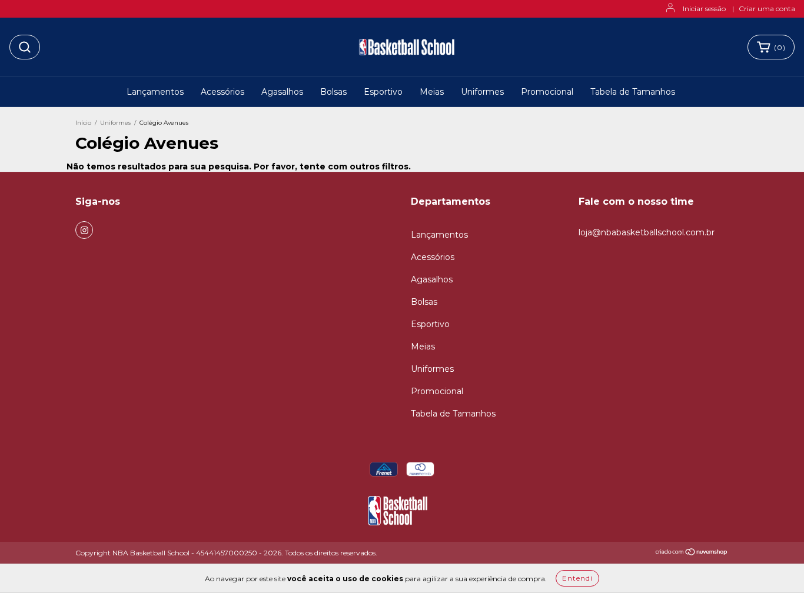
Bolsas (333, 91)
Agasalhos (282, 91)
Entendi (577, 578)
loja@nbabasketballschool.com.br (647, 232)
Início (83, 122)
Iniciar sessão (704, 8)
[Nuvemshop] (692, 553)
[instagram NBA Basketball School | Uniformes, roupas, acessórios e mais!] (84, 230)
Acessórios (222, 91)
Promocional (547, 91)
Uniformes (482, 91)
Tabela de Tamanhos (632, 91)
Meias (432, 91)
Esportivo (383, 91)
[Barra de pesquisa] (24, 47)
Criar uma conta (767, 8)
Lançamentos (155, 91)
